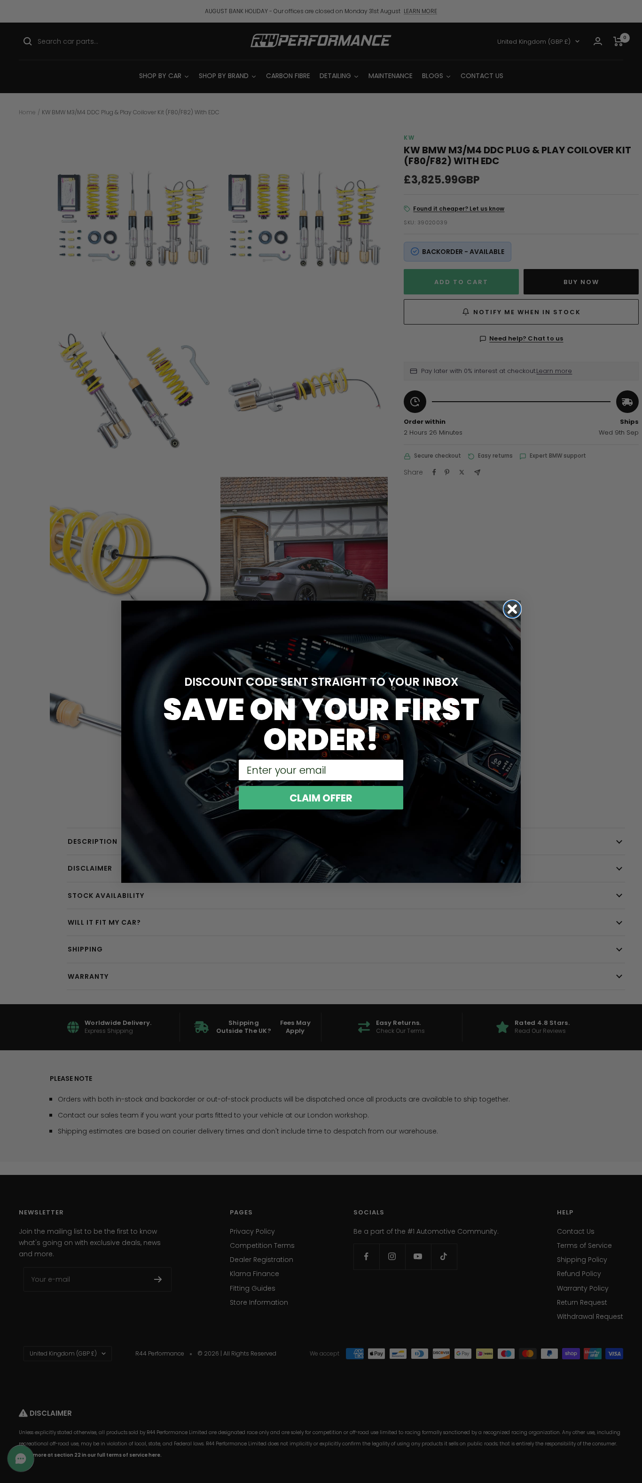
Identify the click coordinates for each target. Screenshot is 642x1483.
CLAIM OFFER (321, 798)
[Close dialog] (512, 609)
